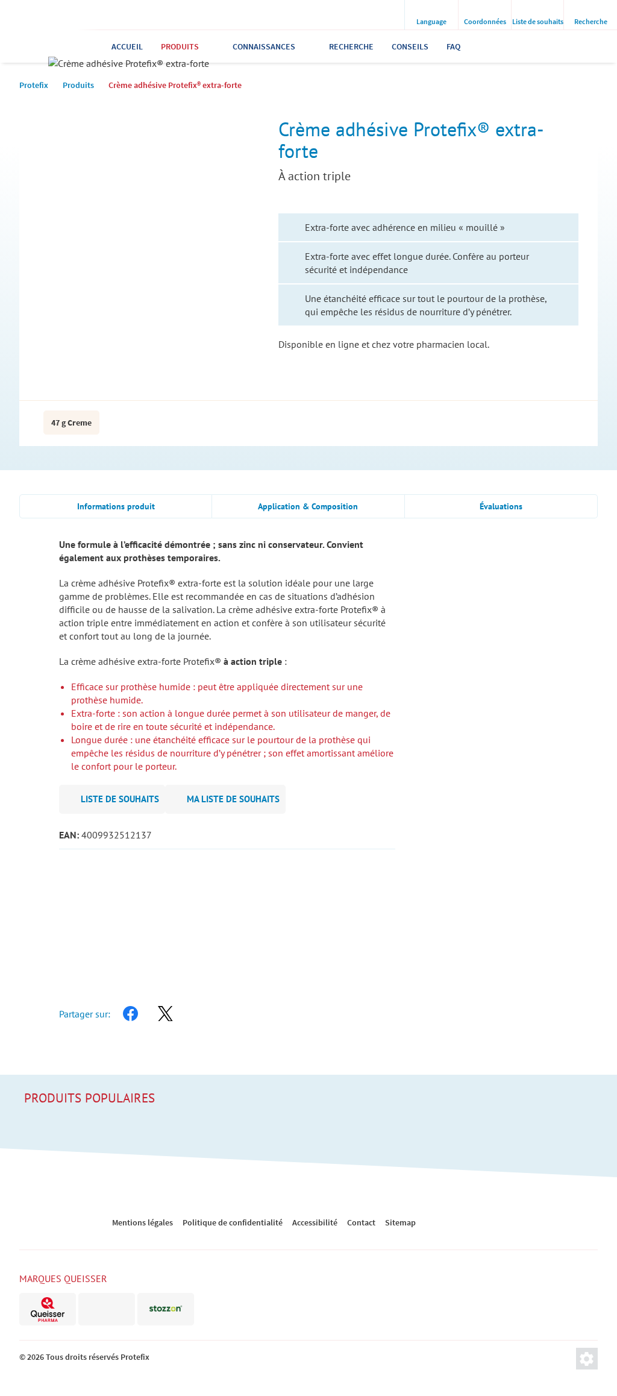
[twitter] (165, 1014)
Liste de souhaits (120, 799)
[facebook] (130, 1014)
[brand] (47, 1309)
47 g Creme (71, 422)
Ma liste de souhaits (233, 799)
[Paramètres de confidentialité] (587, 1358)
